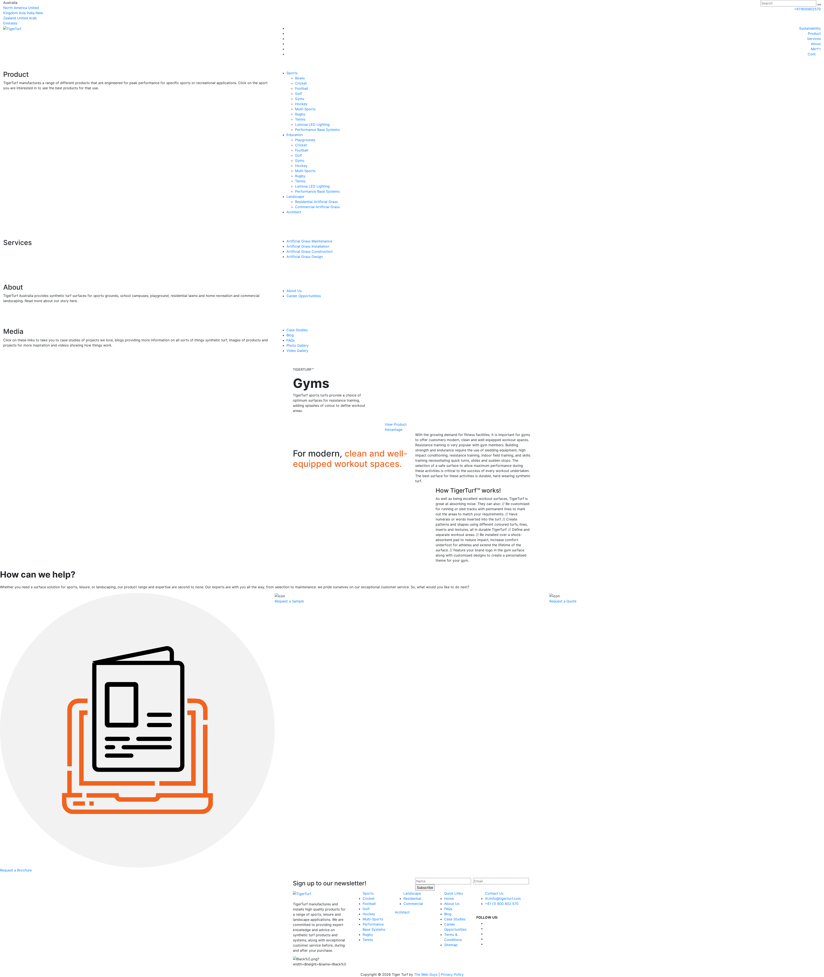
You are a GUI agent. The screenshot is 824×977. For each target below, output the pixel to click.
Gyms (299, 99)
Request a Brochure (16, 870)
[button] (819, 4)
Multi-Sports (305, 109)
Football (301, 88)
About (816, 44)
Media (816, 49)
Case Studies (297, 330)
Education (294, 135)
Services (814, 38)
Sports (291, 73)
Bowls (300, 78)
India (31, 13)
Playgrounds (305, 140)
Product (814, 33)
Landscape (295, 196)
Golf (298, 93)
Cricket (301, 83)
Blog (290, 335)
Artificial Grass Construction (309, 251)
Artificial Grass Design (304, 256)
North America (15, 8)
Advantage (393, 429)
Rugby (300, 114)
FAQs (290, 340)
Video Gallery (297, 350)
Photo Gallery (297, 345)
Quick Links (453, 893)
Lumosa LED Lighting (312, 124)
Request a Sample (289, 601)
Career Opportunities (303, 296)
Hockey (301, 104)
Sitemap (450, 945)
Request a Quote (562, 601)
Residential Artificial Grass (316, 202)
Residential (412, 898)
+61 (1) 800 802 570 (501, 903)
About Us (294, 291)
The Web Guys (426, 974)
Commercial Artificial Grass (317, 207)
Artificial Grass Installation (307, 246)
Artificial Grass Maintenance (309, 241)
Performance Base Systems (317, 129)
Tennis (300, 119)
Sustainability (810, 28)
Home (449, 898)
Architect (293, 212)
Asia (22, 13)
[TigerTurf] (12, 28)
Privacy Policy (452, 974)
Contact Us (494, 893)
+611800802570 (807, 9)
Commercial (413, 903)
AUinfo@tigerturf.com (503, 898)
